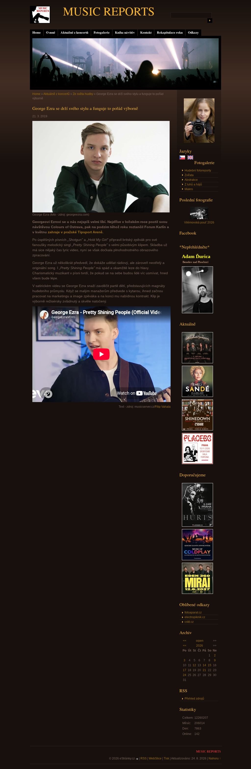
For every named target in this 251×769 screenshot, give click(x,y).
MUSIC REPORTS (109, 11)
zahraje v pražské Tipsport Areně (75, 232)
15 (209, 665)
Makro (189, 189)
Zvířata (189, 175)
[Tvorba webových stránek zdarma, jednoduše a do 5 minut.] (137, 759)
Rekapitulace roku (170, 32)
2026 (199, 645)
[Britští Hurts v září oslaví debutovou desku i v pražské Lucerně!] (197, 525)
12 (194, 665)
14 (204, 665)
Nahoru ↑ (215, 758)
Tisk (166, 758)
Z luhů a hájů (193, 184)
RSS (143, 758)
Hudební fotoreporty (198, 170)
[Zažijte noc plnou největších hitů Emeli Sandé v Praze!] (197, 396)
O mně (50, 32)
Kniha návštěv (125, 32)
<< (184, 640)
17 (184, 670)
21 (204, 670)
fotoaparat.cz (193, 612)
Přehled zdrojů (194, 698)
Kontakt (145, 32)
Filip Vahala (163, 406)
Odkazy (193, 32)
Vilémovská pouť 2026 (199, 222)
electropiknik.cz (195, 617)
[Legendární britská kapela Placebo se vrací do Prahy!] (197, 463)
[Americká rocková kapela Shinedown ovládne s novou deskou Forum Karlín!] (197, 429)
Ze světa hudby (83, 94)
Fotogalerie (102, 32)
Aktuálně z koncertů (74, 32)
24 (184, 675)
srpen (199, 640)
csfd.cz (189, 622)
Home (36, 32)
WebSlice (155, 758)
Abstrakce (191, 180)
